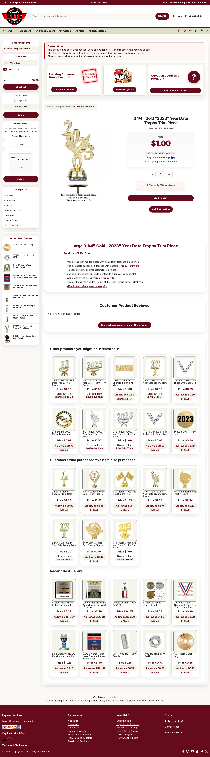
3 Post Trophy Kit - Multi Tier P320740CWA (25, 296)
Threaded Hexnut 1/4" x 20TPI (23, 256)
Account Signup (11, 220)
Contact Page (172, 726)
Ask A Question (161, 209)
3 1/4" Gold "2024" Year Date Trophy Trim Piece (155, 494)
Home (9, 31)
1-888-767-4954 (99, 2)
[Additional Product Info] (78, 193)
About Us (8, 205)
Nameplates (99, 31)
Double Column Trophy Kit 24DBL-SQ (24, 307)
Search (162, 16)
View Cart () (196, 16)
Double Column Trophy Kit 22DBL (125, 604)
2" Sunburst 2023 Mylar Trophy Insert (62, 433)
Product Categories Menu (17, 48)
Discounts (73, 724)
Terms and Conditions (79, 734)
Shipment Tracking (126, 727)
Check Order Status (127, 731)
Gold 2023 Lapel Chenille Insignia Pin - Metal (124, 382)
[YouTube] (192, 751)
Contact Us (9, 215)
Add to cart (160, 198)
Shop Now (8, 195)
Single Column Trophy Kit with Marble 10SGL (63, 655)
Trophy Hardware (129, 266)
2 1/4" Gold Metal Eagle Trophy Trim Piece (23, 327)
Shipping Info (123, 720)
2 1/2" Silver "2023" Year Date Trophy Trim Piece (124, 434)
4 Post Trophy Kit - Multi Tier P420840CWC (25, 317)
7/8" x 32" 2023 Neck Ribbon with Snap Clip (184, 381)
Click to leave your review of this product (124, 325)
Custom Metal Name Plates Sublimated (25, 286)
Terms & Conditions (12, 210)
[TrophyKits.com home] (14, 16)
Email (21, 145)
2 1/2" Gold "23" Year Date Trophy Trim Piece (63, 382)
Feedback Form (173, 732)
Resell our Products (78, 741)
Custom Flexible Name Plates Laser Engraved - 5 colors (94, 605)
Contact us (114, 53)
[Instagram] (187, 751)
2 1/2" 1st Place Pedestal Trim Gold (62, 493)
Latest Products (11, 225)
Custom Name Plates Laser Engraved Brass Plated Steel (25, 276)
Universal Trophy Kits (101, 278)
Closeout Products (84, 106)
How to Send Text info (80, 737)
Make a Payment (125, 734)
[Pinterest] (202, 751)
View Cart (15, 63)
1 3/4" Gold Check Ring (23, 245)
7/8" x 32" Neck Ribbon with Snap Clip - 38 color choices (184, 605)
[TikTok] (197, 751)
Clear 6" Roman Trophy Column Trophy (23, 266)
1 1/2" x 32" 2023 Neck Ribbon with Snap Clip (155, 433)
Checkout (21, 87)
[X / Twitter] (206, 751)
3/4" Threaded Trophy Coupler (125, 655)
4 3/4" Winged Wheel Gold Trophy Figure (93, 493)
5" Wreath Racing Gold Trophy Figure (185, 493)
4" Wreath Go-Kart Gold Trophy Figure (92, 544)
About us (73, 720)
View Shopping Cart (127, 737)
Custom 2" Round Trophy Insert (152, 604)
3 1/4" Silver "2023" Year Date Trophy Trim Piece (94, 434)
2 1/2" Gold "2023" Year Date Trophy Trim (155, 381)
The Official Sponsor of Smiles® (19, 2)
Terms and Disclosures (14, 745)
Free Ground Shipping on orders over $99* (185, 2)
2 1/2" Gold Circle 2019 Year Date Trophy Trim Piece (125, 545)
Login (21, 115)
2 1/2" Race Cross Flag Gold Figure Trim (124, 493)
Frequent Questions (78, 731)
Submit (20, 179)
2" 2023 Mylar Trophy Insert (184, 433)
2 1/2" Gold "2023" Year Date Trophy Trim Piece (94, 382)
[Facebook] (183, 751)
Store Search (9, 200)
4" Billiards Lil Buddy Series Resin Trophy (25, 337)
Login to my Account (127, 724)
